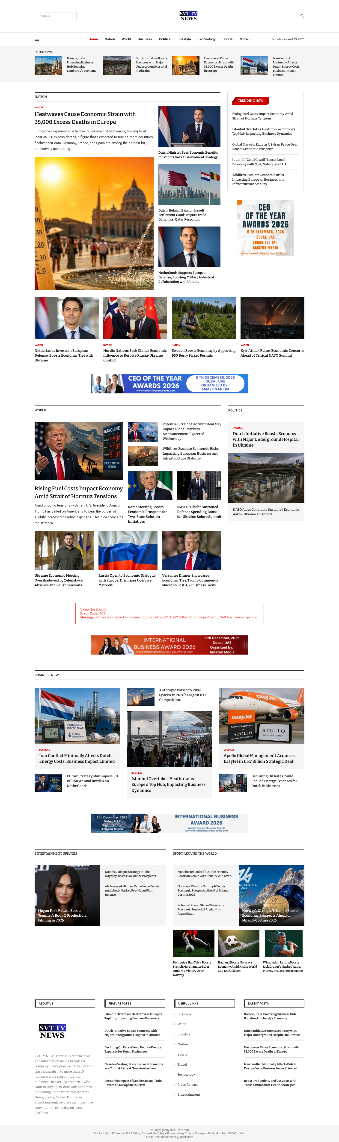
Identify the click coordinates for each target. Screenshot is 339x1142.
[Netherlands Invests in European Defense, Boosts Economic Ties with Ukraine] (67, 330)
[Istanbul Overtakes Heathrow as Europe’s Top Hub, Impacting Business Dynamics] (169, 754)
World (126, 39)
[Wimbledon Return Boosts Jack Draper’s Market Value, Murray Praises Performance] (283, 951)
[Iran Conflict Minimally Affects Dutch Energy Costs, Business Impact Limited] (254, 65)
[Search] (302, 16)
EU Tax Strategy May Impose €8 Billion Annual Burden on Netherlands (92, 781)
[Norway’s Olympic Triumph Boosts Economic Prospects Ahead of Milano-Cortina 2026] (271, 895)
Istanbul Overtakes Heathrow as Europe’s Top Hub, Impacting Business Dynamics (263, 131)
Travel (182, 1064)
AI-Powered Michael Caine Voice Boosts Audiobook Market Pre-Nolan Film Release (132, 890)
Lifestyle (184, 39)
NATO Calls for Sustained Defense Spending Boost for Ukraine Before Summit (199, 512)
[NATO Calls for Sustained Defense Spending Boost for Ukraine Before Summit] (199, 495)
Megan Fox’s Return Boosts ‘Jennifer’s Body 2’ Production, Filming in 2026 (62, 915)
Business (145, 39)
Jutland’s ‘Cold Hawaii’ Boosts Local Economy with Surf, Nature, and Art (259, 162)
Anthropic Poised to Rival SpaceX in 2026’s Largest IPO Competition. (182, 695)
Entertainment (189, 1095)
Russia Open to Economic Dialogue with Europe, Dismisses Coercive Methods (126, 580)
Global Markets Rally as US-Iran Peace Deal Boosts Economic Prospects (264, 147)
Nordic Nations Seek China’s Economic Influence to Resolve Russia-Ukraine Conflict (135, 355)
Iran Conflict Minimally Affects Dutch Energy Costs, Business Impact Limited (286, 67)
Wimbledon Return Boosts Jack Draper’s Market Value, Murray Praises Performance (283, 966)
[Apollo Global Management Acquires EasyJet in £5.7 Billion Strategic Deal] (261, 728)
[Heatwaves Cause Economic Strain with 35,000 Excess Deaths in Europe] (185, 65)
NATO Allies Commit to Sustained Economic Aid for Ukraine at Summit (266, 512)
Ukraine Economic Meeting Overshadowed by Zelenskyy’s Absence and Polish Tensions (59, 580)
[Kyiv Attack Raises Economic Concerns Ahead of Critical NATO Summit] (273, 327)
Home (93, 39)
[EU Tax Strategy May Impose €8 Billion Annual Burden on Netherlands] (48, 783)
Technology (207, 39)
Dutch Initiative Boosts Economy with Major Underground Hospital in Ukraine (266, 439)
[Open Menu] (37, 39)
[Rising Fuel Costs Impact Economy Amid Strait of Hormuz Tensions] (79, 474)
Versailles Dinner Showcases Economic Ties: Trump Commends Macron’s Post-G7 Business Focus (190, 580)
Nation (110, 39)
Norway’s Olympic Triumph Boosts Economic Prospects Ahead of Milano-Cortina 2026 (204, 890)
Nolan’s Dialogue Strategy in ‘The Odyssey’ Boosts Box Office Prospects (130, 874)
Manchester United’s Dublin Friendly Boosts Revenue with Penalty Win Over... (205, 874)
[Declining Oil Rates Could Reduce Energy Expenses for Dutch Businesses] (233, 783)
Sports (228, 39)
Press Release (188, 1084)
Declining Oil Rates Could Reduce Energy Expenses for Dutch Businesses (274, 781)
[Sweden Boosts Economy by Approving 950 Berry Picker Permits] (204, 327)
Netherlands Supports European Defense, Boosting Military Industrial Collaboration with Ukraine (186, 277)
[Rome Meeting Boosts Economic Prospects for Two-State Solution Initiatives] (150, 497)
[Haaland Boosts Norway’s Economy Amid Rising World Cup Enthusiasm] (238, 951)
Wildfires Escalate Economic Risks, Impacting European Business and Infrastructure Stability (258, 179)
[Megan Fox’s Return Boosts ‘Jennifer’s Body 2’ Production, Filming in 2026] (67, 895)
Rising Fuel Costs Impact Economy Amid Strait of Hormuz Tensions (262, 116)
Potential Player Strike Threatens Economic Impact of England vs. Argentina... (201, 909)
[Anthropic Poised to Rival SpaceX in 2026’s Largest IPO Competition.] (141, 697)
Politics (165, 39)
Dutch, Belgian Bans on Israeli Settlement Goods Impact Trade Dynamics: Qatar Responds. (182, 215)
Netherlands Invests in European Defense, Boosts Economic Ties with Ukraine (64, 355)
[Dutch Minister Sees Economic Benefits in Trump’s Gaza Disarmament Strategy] (189, 132)
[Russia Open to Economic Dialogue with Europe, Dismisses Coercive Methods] (128, 559)
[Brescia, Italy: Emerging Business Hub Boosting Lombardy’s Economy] (48, 65)
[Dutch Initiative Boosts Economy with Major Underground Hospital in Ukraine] (117, 65)
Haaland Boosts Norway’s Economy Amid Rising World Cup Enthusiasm (237, 966)
